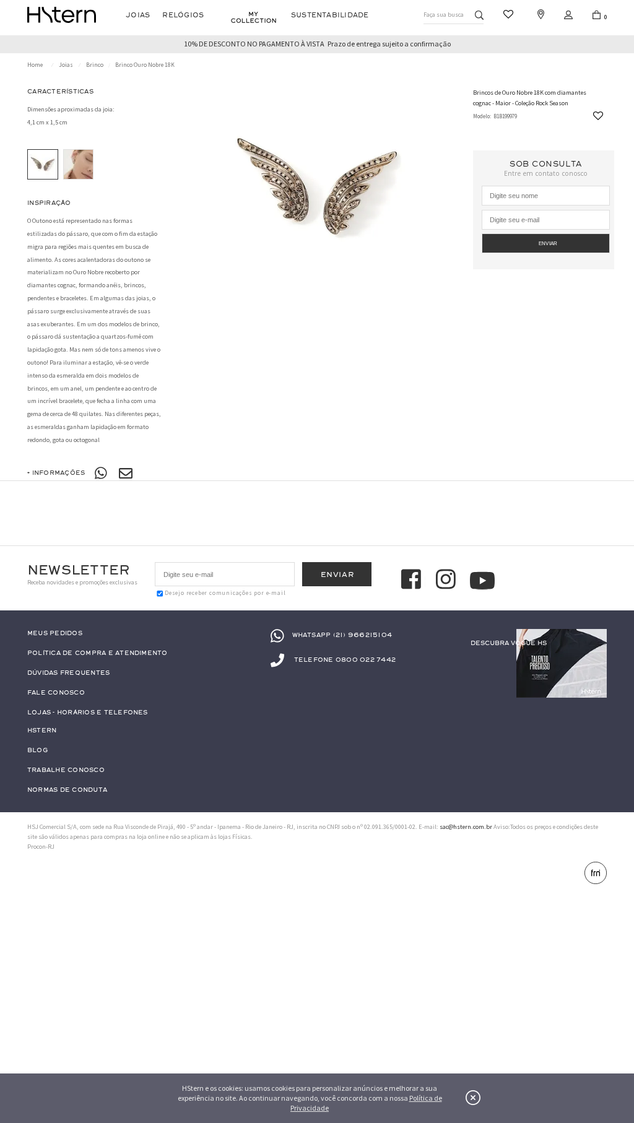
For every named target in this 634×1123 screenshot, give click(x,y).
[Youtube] (482, 580)
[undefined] (317, 190)
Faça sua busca (443, 15)
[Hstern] (61, 15)
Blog (37, 750)
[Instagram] (447, 580)
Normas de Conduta (67, 790)
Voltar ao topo (595, 1071)
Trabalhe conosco (66, 770)
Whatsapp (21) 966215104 (342, 635)
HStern (41, 731)
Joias (138, 15)
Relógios (183, 15)
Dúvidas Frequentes (68, 673)
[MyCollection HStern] (253, 17)
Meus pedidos (54, 633)
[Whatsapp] (101, 473)
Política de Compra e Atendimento (97, 653)
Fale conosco (56, 693)
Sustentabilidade (330, 15)
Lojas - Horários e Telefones (87, 713)
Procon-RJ (40, 847)
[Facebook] (413, 580)
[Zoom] (42, 164)
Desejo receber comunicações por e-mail (225, 593)
